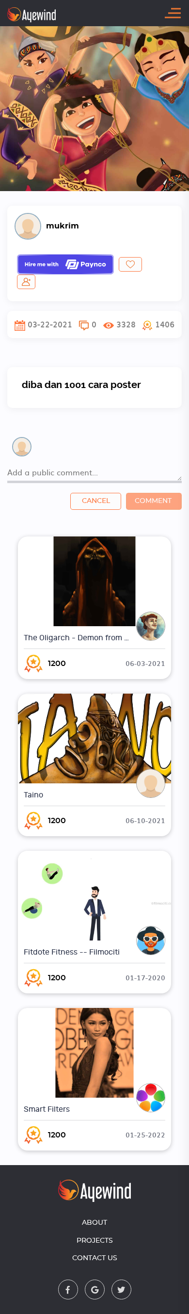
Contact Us (94, 1258)
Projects (95, 1240)
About (94, 1222)
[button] (158, 324)
